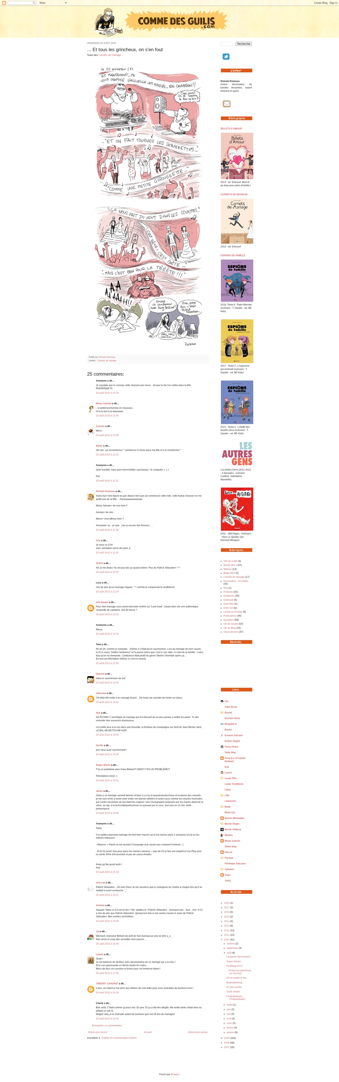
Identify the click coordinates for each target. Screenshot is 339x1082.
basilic (99, 745)
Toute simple (233, 991)
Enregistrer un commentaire (107, 1025)
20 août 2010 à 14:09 (107, 754)
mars (230, 1023)
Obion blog (230, 846)
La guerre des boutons (238, 956)
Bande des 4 (230, 565)
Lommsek (230, 801)
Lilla (227, 795)
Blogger (175, 1074)
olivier (99, 791)
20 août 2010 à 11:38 (107, 530)
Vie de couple (230, 623)
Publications (230, 615)
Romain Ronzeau (107, 357)
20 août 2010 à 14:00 (107, 734)
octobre (231, 943)
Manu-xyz (230, 812)
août (229, 952)
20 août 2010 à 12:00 (107, 572)
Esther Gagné (232, 741)
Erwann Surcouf (233, 735)
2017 (227, 907)
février (230, 1027)
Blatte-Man (229, 573)
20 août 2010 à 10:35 (107, 415)
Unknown (101, 693)
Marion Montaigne (234, 818)
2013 (227, 925)
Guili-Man (228, 603)
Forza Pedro (231, 746)
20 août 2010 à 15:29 (107, 921)
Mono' (99, 445)
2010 (227, 939)
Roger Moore (103, 765)
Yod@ (228, 880)
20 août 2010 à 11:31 (107, 480)
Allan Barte (231, 707)
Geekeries (228, 595)
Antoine (100, 905)
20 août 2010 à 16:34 (107, 943)
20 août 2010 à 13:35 (107, 682)
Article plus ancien (198, 1032)
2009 (227, 1038)
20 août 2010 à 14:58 (107, 813)
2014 (227, 921)
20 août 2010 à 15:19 (107, 872)
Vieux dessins (230, 631)
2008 (227, 1042)
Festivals (228, 592)
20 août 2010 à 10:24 (107, 393)
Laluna (99, 954)
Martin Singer (232, 823)
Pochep (229, 858)
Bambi (228, 712)
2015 (227, 916)
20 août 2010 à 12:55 (107, 663)
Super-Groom (233, 961)
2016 (227, 912)
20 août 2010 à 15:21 (107, 895)
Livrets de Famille (232, 611)
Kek (227, 767)
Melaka (229, 835)
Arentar (100, 426)
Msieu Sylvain (103, 403)
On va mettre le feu (236, 978)
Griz (98, 540)
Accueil (148, 1032)
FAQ (225, 588)
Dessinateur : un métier (235, 581)
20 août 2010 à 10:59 (107, 435)
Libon (228, 789)
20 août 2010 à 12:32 (107, 614)
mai (229, 1014)
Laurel (228, 772)
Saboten (229, 869)
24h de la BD (230, 561)
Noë (98, 712)
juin (229, 1009)
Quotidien (228, 620)
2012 (227, 930)
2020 (227, 903)
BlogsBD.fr (231, 724)
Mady (228, 806)
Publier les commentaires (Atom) (119, 1038)
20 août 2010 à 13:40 (107, 702)
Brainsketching (234, 982)
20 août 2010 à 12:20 (107, 591)
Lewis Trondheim (234, 784)
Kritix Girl (228, 608)
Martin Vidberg (233, 829)
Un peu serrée (234, 987)
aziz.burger (102, 602)
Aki (226, 701)
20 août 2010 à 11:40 (107, 552)
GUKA (99, 563)
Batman (227, 569)
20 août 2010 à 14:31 (107, 780)
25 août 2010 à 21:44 (107, 1018)
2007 (227, 1047)
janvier (231, 1032)
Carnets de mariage (110, 55)
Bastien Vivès (232, 718)
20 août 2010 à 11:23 (107, 454)
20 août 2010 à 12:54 (107, 633)
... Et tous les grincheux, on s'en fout (239, 972)
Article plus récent (97, 1032)
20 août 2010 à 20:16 (107, 992)
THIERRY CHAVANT (107, 983)
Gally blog (230, 752)
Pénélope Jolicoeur (235, 863)
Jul (97, 931)
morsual (100, 882)
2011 (227, 935)
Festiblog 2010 (234, 966)
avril (229, 1018)
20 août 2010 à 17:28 (107, 973)
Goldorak (228, 600)
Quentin (100, 673)
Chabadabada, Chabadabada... (236, 997)
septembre (233, 948)
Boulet (228, 729)
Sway (228, 875)
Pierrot (228, 852)
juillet (230, 1004)
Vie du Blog (229, 628)
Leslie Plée (231, 778)
